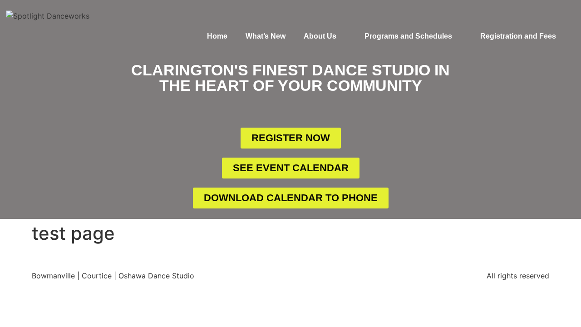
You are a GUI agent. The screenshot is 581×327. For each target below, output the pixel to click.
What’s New (266, 36)
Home (217, 36)
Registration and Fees (518, 36)
